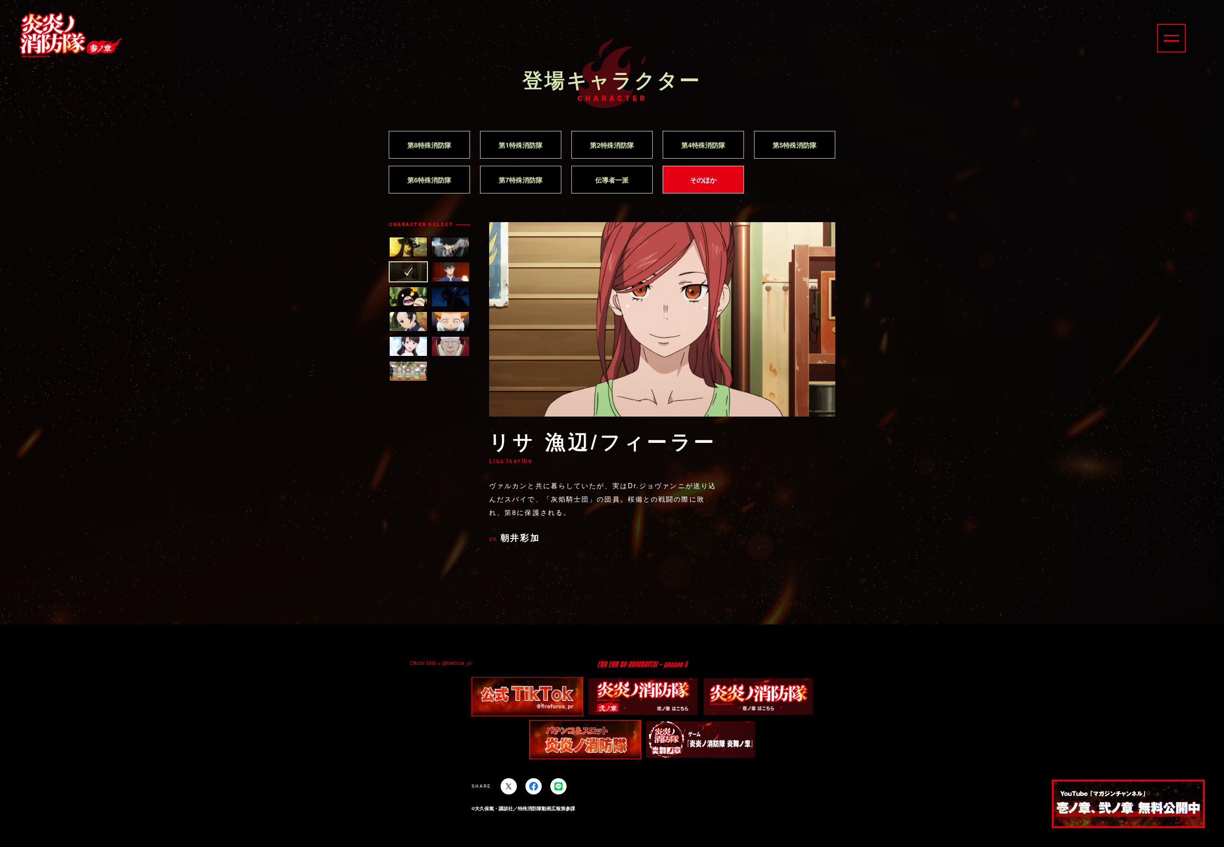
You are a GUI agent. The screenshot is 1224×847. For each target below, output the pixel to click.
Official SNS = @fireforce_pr (440, 663)
